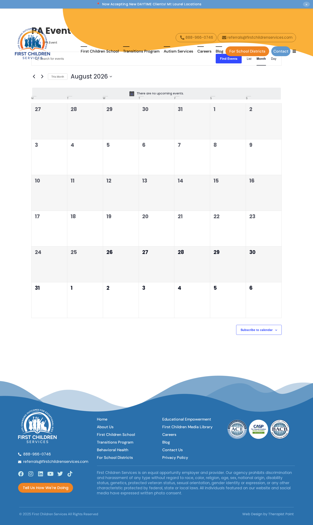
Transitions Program (141, 51)
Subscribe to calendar (257, 330)
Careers (204, 51)
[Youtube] (50, 473)
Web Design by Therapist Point (268, 514)
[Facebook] (21, 473)
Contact (280, 51)
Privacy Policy (175, 457)
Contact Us (172, 449)
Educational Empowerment (186, 419)
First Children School (100, 51)
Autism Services (178, 51)
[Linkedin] (40, 473)
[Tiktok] (70, 473)
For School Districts (247, 51)
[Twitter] (60, 473)
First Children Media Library (187, 426)
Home (102, 419)
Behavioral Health (112, 449)
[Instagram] (30, 473)
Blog (219, 51)
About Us (105, 426)
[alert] (156, 94)
